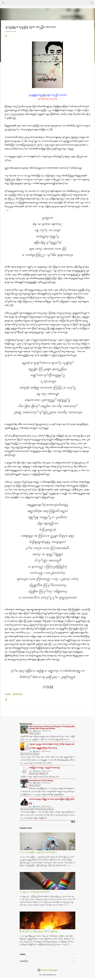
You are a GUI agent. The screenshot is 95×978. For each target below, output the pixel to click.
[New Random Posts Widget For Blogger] (73, 821)
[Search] (9, 3)
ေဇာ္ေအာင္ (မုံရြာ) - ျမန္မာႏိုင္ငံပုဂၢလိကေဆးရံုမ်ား (38, 852)
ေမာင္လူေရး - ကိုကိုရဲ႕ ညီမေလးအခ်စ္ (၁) (34, 892)
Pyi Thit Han (17, 694)
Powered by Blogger (48, 970)
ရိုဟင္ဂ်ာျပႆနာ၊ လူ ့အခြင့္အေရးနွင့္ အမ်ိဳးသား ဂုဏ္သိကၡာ (38, 931)
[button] (6, 36)
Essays (8, 694)
